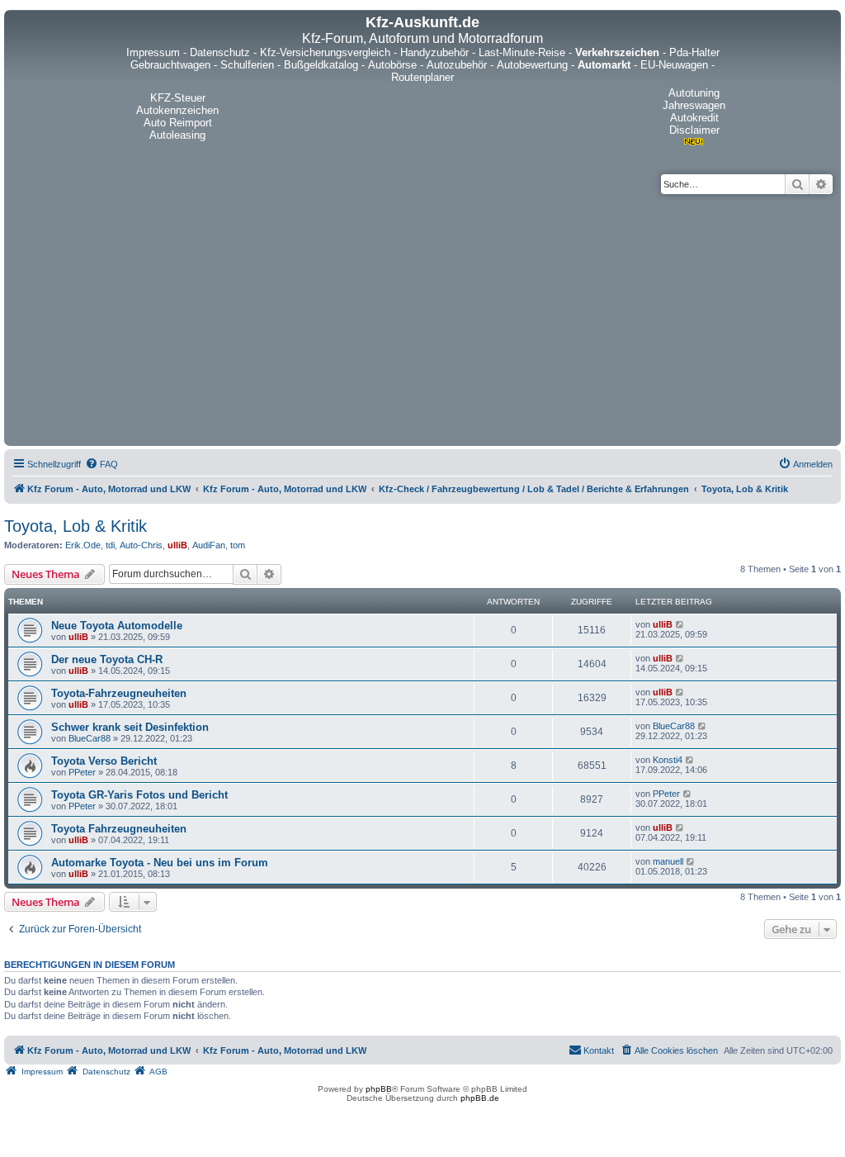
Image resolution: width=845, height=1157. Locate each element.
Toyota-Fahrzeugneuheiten (118, 693)
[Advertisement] (422, 318)
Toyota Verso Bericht (104, 761)
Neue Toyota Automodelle (116, 625)
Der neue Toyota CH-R (107, 659)
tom (237, 545)
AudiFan (208, 545)
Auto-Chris (141, 545)
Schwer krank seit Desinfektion (130, 727)
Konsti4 (667, 760)
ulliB (177, 545)
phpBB (379, 1088)
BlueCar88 (89, 738)
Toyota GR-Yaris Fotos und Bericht (139, 795)
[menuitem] (101, 464)
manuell (668, 861)
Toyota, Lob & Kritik (75, 526)
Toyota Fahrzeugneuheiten (118, 829)
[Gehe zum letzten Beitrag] (680, 624)
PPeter (82, 772)
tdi (110, 545)
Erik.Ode (83, 545)
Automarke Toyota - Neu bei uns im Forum (159, 862)
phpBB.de (479, 1097)
